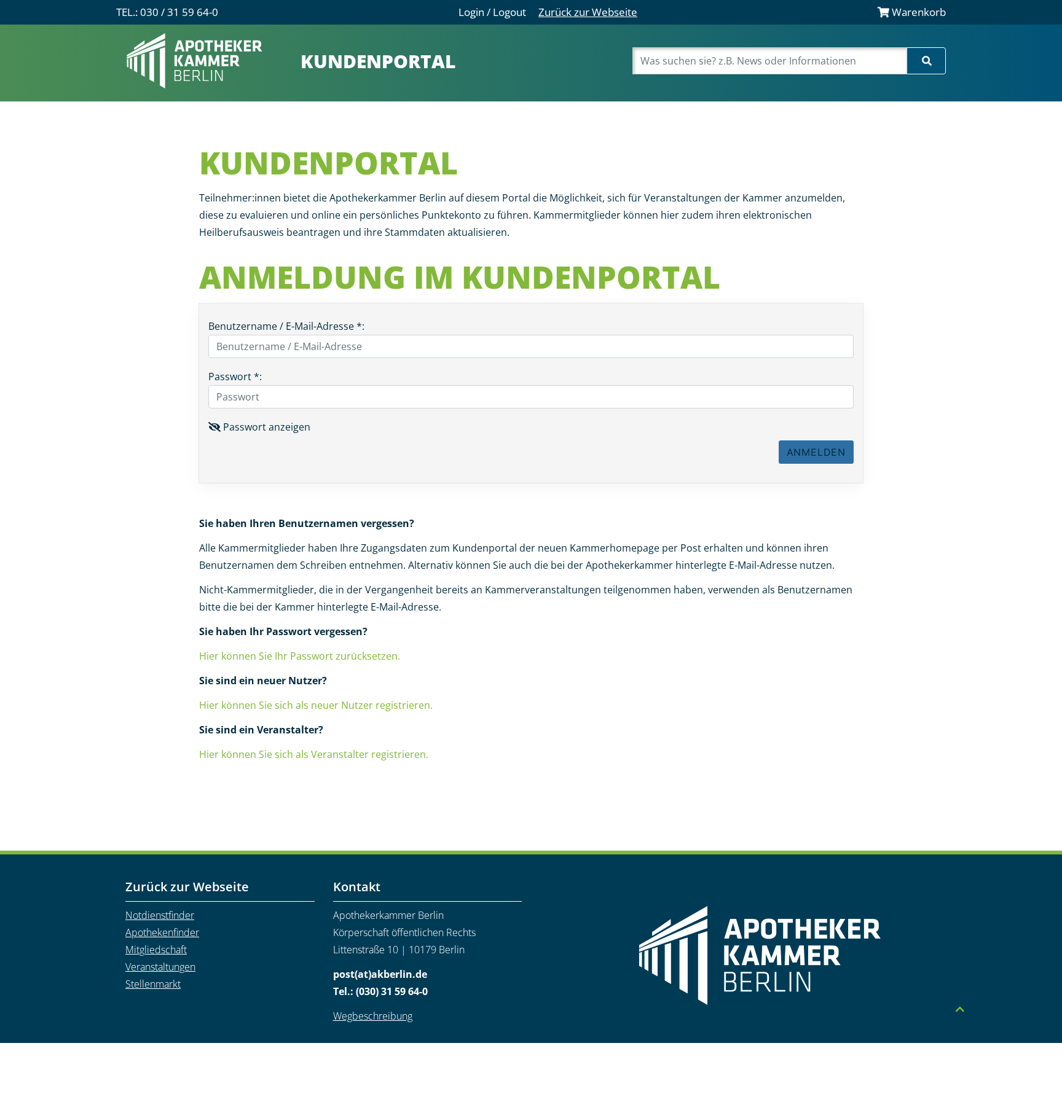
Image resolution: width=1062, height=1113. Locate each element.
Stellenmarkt (153, 984)
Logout (509, 12)
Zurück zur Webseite (587, 12)
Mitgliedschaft (156, 949)
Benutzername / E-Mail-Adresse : (286, 326)
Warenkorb (917, 12)
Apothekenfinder (162, 932)
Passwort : (235, 376)
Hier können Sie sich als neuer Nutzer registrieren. (316, 705)
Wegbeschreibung (372, 1016)
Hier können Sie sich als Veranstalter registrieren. (313, 754)
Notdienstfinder (159, 915)
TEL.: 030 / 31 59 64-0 (167, 12)
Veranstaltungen (160, 967)
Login (471, 12)
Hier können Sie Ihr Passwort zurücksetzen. (299, 656)
